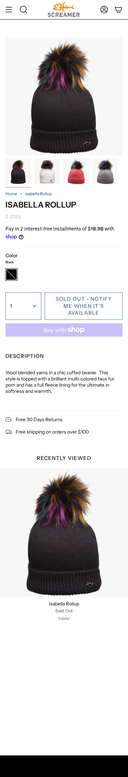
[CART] (118, 9)
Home (11, 193)
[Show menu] (9, 9)
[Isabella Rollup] (64, 532)
